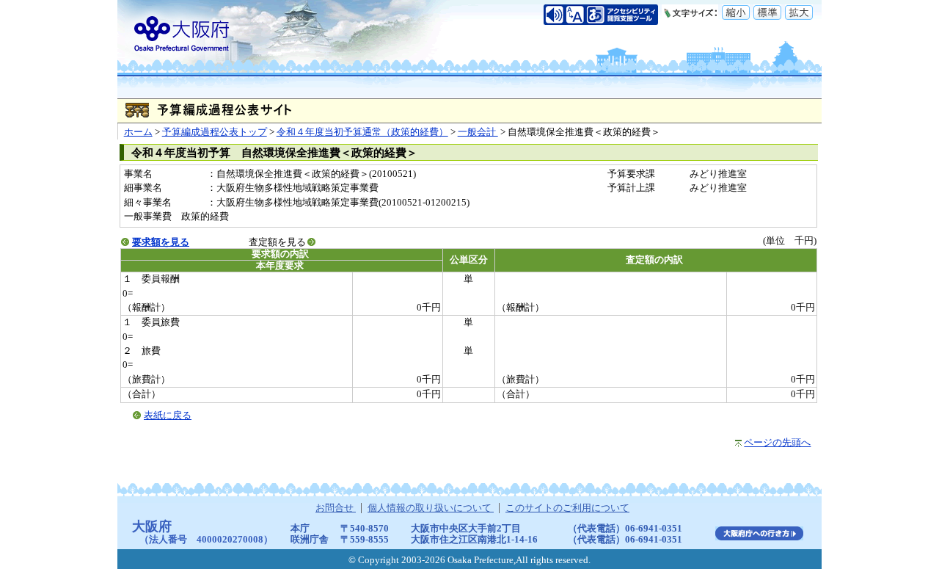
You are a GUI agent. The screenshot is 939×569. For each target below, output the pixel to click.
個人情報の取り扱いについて (431, 508)
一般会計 (478, 132)
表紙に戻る (167, 415)
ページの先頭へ (777, 443)
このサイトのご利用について (567, 508)
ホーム (138, 132)
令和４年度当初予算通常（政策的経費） (362, 132)
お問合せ (335, 508)
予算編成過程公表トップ (214, 132)
